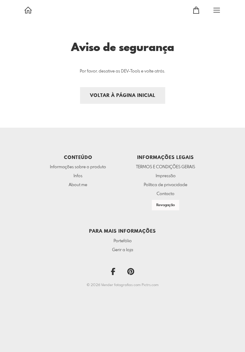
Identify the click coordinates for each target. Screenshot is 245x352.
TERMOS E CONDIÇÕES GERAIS (165, 167)
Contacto (165, 194)
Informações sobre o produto (78, 167)
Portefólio (123, 241)
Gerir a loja (122, 250)
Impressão (166, 176)
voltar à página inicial (122, 95)
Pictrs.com (150, 285)
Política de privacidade (165, 185)
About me (78, 185)
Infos (78, 176)
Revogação (165, 205)
